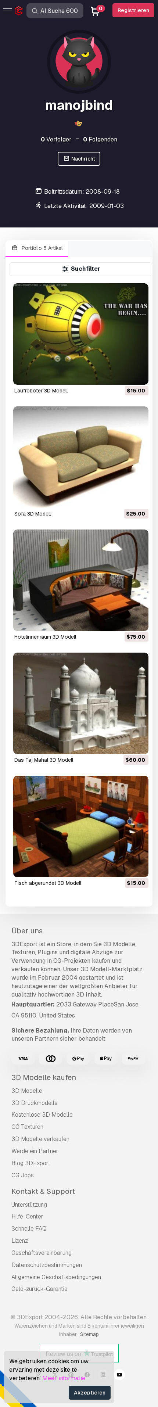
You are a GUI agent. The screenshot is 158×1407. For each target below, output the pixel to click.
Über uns (27, 931)
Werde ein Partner (34, 1151)
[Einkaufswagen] (122, 374)
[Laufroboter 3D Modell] (80, 334)
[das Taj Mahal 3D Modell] (80, 703)
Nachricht (82, 158)
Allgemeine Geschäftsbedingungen (56, 1277)
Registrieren (133, 10)
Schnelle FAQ (29, 1228)
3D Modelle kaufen (43, 1077)
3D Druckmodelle (34, 1103)
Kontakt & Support (43, 1191)
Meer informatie (63, 1378)
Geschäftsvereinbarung (41, 1253)
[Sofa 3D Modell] (80, 457)
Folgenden (100, 139)
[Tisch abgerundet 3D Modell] (80, 826)
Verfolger (56, 139)
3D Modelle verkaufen (40, 1139)
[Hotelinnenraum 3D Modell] (80, 580)
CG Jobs (22, 1175)
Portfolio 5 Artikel (41, 248)
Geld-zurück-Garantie (39, 1289)
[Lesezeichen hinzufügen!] (137, 374)
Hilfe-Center (27, 1216)
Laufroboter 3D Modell (41, 390)
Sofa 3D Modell (32, 513)
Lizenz (19, 1241)
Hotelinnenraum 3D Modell (45, 636)
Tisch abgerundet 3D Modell (47, 883)
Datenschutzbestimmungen (46, 1265)
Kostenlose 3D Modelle (42, 1115)
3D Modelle (26, 1091)
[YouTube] (119, 1375)
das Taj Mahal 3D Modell (43, 760)
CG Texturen (27, 1127)
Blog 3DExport (30, 1163)
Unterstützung (29, 1205)
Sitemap (89, 1334)
